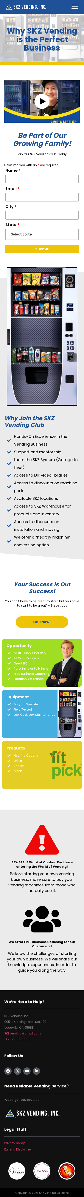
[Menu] (75, 7)
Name (13, 170)
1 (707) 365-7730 (17, 1039)
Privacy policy (14, 1143)
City (11, 206)
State (12, 225)
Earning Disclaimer (18, 1149)
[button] (42, 101)
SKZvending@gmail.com (22, 1033)
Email (12, 188)
